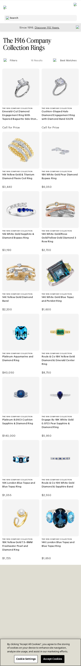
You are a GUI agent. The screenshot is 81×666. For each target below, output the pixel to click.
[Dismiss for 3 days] (76, 27)
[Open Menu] (5, 7)
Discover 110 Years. (47, 27)
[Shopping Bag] (75, 7)
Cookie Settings (26, 659)
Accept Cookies (52, 659)
